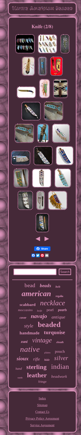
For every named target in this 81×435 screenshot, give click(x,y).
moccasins (25, 310)
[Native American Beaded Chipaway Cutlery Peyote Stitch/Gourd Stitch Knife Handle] (60, 98)
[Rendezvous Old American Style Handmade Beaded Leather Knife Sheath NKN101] (62, 187)
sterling (36, 366)
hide (47, 359)
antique (58, 316)
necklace (52, 303)
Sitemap (42, 405)
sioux (23, 358)
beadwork (59, 376)
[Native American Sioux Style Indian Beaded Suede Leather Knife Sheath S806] (43, 165)
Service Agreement (42, 425)
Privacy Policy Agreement (42, 418)
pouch (60, 351)
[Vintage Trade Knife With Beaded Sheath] (56, 76)
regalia (59, 296)
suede (20, 377)
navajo (39, 316)
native (30, 349)
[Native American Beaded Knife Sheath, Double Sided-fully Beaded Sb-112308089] (21, 165)
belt (58, 286)
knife (39, 310)
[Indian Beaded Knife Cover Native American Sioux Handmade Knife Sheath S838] (21, 187)
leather (37, 375)
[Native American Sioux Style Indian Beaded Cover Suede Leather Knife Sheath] (57, 210)
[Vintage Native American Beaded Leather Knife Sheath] (42, 76)
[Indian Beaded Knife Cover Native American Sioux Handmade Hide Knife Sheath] (31, 120)
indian (60, 366)
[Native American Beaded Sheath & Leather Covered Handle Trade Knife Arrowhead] (53, 120)
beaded (49, 324)
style (28, 326)
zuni (24, 342)
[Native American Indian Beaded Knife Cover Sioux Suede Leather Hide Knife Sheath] (65, 165)
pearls (62, 310)
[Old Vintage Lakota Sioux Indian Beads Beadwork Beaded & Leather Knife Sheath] (44, 98)
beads (45, 285)
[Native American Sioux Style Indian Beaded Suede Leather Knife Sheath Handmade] (65, 53)
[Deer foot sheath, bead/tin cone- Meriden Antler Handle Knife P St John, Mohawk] (28, 76)
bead (30, 285)
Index (42, 398)
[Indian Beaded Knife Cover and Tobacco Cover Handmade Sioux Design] (47, 53)
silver (61, 358)
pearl (50, 310)
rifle (36, 359)
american (36, 293)
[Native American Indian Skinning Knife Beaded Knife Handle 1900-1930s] (26, 98)
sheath (60, 342)
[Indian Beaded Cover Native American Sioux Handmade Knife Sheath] (25, 53)
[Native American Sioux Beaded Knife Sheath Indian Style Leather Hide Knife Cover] (41, 187)
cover (23, 317)
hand (19, 368)
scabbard (28, 304)
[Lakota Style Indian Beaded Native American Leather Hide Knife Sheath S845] (42, 232)
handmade (29, 333)
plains (47, 352)
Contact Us (42, 412)
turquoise (54, 332)
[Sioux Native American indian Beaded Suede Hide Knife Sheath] (40, 210)
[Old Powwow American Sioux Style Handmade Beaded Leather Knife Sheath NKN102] (61, 143)
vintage (42, 340)
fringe (42, 381)
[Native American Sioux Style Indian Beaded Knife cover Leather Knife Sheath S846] (25, 210)
